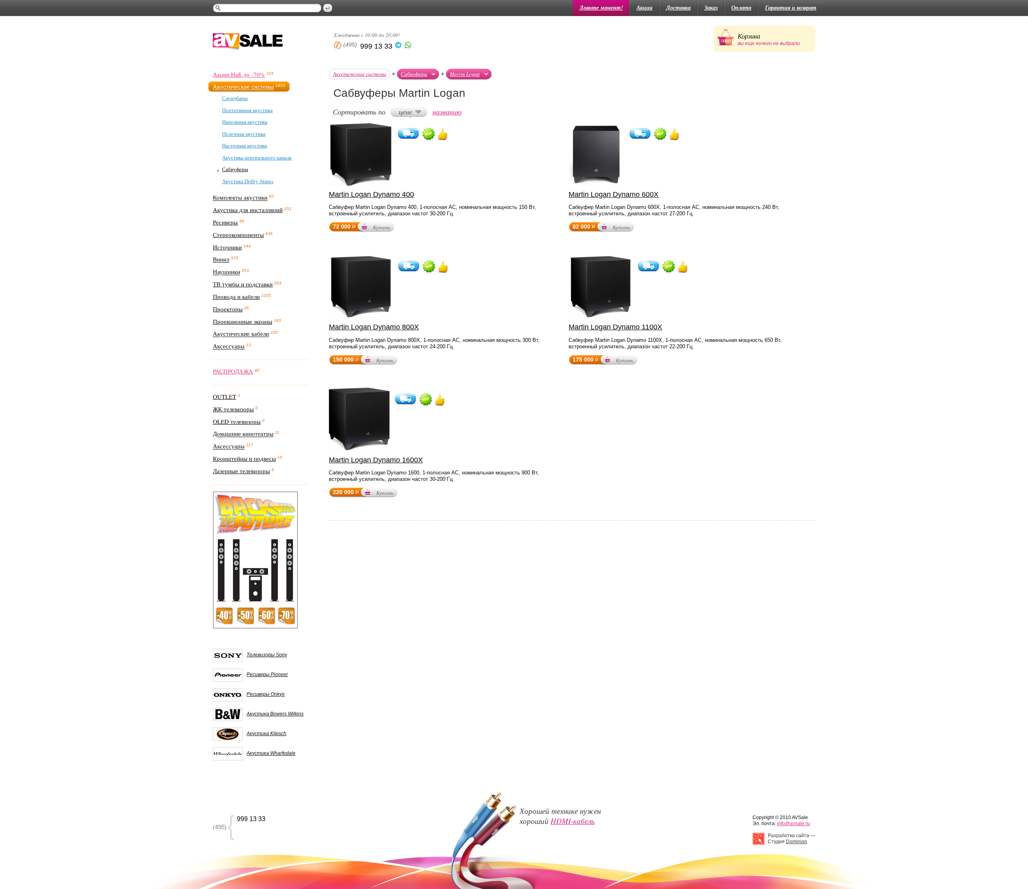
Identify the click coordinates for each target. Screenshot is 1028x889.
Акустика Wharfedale (271, 753)
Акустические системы (243, 87)
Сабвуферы (235, 169)
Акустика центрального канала (257, 157)
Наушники (226, 272)
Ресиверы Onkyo (266, 694)
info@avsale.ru (793, 823)
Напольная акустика (244, 121)
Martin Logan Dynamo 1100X (615, 327)
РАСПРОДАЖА (233, 371)
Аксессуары (229, 346)
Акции (644, 8)
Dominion (796, 841)
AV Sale (248, 42)
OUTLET (224, 396)
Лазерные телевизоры (241, 471)
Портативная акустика (247, 110)
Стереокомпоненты (238, 235)
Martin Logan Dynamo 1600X (376, 460)
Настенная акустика (244, 145)
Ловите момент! (601, 8)
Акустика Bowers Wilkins (275, 714)
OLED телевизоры (237, 421)
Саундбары (235, 98)
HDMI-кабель (573, 821)
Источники (227, 247)
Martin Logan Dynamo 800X (374, 327)
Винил (221, 259)
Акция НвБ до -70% (239, 74)
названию (447, 111)
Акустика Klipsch (266, 733)
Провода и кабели (236, 296)
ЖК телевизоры (233, 409)
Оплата (741, 8)
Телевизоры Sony (267, 655)
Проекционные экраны (242, 321)
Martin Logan (465, 74)
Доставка (678, 8)
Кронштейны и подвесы (244, 458)
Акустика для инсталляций (248, 210)
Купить (381, 227)
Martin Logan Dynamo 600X (614, 194)
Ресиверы (225, 222)
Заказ (711, 8)
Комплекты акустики (240, 198)
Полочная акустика (243, 133)
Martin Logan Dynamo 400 (371, 194)
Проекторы (228, 309)
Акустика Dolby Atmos (247, 181)
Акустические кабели (241, 334)
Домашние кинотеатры (243, 434)
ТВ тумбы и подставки (243, 284)
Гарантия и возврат (790, 8)
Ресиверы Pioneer (267, 674)
